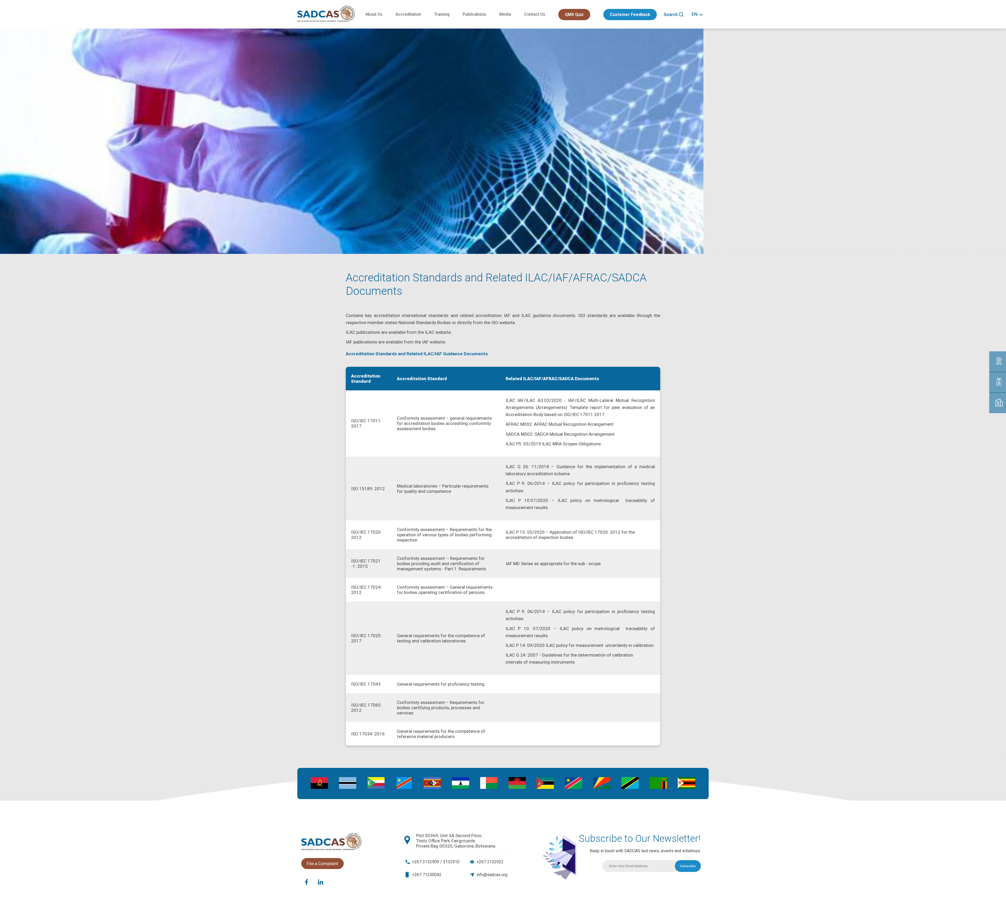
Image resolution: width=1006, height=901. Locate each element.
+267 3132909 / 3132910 (436, 861)
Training (442, 14)
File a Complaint (322, 863)
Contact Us (534, 14)
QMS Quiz (574, 14)
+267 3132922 (490, 861)
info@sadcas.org (492, 874)
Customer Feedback (630, 14)
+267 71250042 (426, 874)
